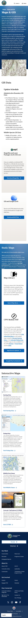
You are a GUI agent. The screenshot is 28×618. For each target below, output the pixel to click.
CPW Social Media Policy (19, 591)
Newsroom (17, 553)
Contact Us (17, 595)
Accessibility (18, 611)
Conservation (5, 553)
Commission (5, 571)
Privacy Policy (10, 611)
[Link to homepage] (14, 536)
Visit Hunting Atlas (8, 410)
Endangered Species (6, 559)
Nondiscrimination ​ (14, 613)
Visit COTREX (7, 524)
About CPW (4, 566)
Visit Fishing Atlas (8, 450)
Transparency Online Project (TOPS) (19, 572)
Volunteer (13, 546)
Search (17, 3)
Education (4, 556)
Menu (25, 3)
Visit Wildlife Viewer (9, 487)
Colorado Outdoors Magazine (6, 591)
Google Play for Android (13, 361)
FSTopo (11, 343)
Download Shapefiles (13, 178)
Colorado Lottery (6, 568)
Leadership (17, 568)
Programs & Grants (19, 556)
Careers (3, 580)
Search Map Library (13, 303)
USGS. (9, 345)
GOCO (16, 566)
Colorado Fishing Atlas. (16, 340)
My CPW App (18, 597)
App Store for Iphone (13, 350)
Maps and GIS (11, 9)
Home (4, 9)
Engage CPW (5, 583)
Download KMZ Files (13, 217)
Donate (13, 542)
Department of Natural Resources (14, 616)
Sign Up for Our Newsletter (5, 595)
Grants (16, 580)
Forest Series (18, 343)
